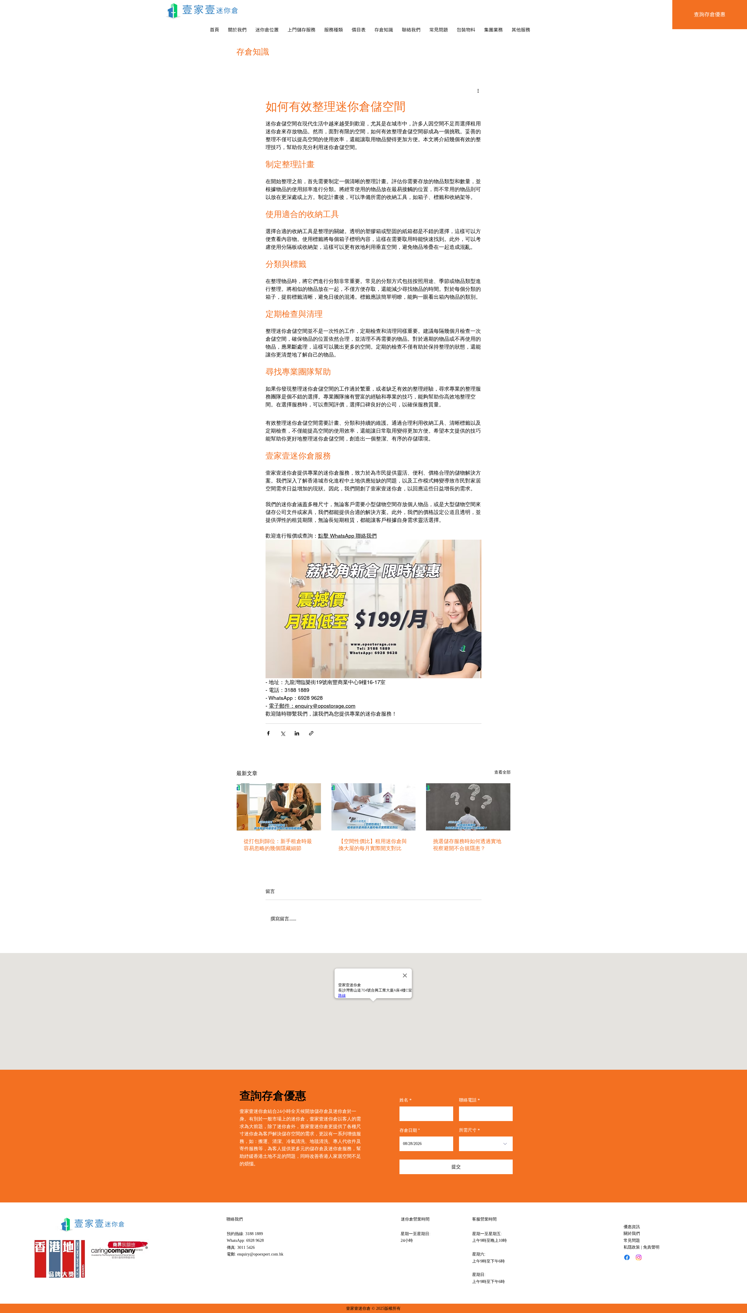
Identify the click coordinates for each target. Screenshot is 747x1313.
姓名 (403, 1100)
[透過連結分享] (311, 733)
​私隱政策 (632, 1247)
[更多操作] (477, 90)
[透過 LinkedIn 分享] (297, 733)
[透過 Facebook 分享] (268, 733)
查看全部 (502, 772)
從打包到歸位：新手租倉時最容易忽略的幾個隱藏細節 (278, 844)
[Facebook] (627, 1257)
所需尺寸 (468, 1130)
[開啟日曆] (445, 1143)
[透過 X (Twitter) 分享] (282, 733)
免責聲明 (651, 1247)
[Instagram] (638, 1257)
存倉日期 (410, 1130)
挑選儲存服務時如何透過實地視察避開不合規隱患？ (467, 844)
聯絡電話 (468, 1100)
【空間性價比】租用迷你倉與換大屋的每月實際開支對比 (372, 844)
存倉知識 (252, 51)
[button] (267, 29)
